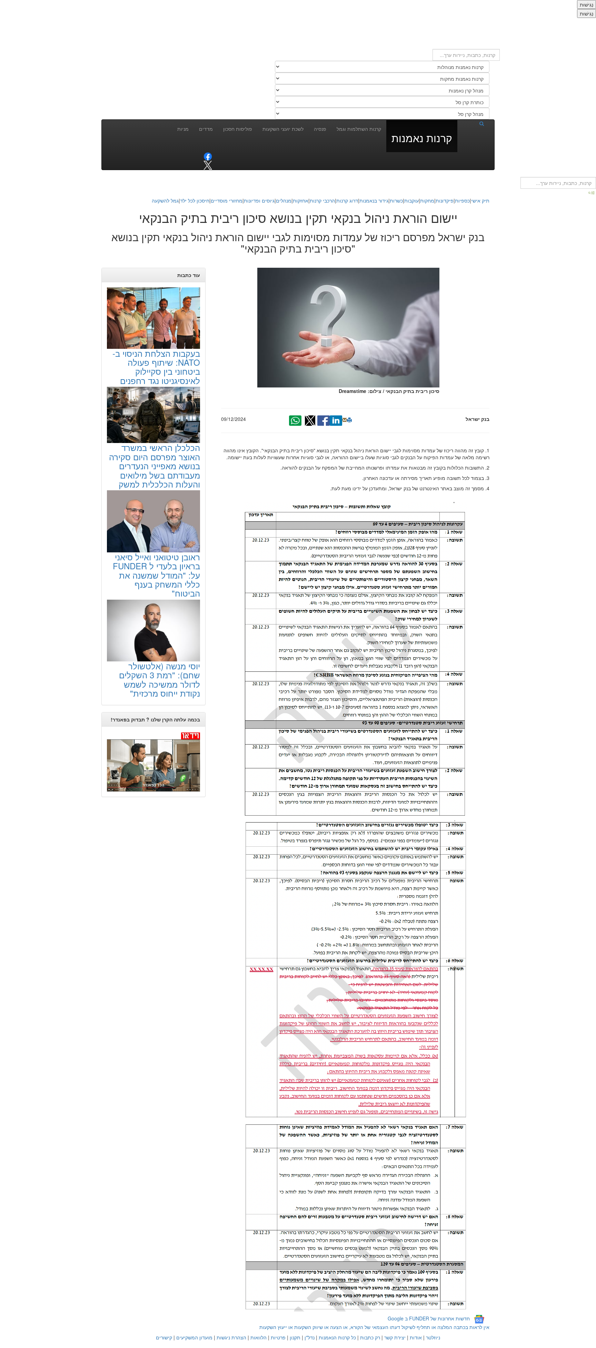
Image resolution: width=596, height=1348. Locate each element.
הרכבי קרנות (322, 200)
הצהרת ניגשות (231, 1337)
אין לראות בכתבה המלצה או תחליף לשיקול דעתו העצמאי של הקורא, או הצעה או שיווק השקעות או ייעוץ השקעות (374, 1327)
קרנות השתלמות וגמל (359, 128)
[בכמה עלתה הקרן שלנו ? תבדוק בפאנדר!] (153, 761)
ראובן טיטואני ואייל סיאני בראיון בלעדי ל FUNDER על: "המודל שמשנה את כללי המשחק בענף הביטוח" (156, 575)
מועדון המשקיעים (194, 1337)
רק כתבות (370, 1337)
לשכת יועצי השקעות (283, 128)
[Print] (349, 419)
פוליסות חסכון (237, 128)
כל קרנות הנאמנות (337, 1337)
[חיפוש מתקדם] (592, 192)
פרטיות (278, 1337)
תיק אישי (480, 200)
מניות (183, 128)
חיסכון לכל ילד (194, 200)
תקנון (295, 1337)
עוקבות (411, 200)
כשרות (396, 200)
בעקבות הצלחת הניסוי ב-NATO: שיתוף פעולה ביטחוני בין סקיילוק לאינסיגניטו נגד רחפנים (156, 366)
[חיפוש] (473, 123)
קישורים (164, 1337)
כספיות (462, 200)
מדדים (206, 128)
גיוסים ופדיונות (259, 200)
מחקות (427, 200)
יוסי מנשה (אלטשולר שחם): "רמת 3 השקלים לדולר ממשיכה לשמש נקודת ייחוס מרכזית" (159, 679)
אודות (416, 1337)
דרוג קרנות (347, 200)
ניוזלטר (433, 1337)
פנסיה (320, 128)
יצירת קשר (395, 1337)
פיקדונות (445, 200)
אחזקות (300, 200)
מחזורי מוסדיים (226, 200)
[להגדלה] (355, 658)
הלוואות (258, 1337)
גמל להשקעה (165, 200)
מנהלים (283, 200)
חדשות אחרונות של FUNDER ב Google (429, 1318)
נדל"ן (310, 1337)
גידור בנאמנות (373, 200)
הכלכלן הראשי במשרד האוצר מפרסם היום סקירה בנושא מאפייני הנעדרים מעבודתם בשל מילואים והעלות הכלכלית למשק (154, 465)
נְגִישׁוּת (586, 4)
